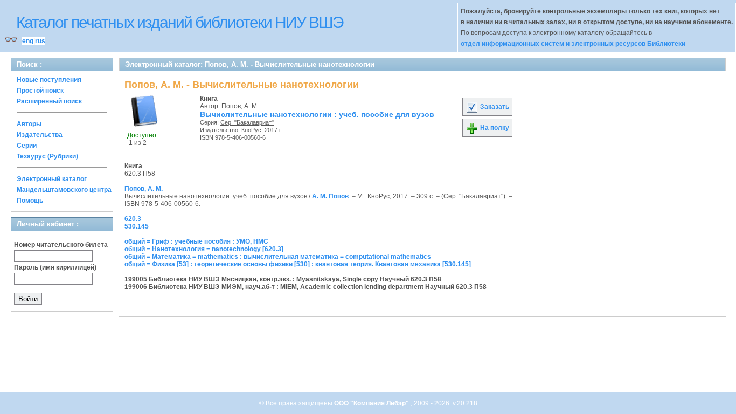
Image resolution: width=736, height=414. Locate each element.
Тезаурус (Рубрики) (47, 156)
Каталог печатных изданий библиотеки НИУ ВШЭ (179, 22)
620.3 (132, 219)
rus (40, 41)
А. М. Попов (330, 196)
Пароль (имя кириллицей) (55, 267)
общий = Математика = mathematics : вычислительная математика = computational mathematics (277, 256)
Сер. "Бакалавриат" (247, 122)
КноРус (251, 130)
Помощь (30, 200)
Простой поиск (40, 90)
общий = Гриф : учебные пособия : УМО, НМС (196, 241)
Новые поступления (49, 80)
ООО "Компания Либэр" (372, 403)
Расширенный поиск (49, 101)
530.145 (136, 226)
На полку (493, 128)
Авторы (29, 124)
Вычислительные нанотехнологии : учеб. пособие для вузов (317, 114)
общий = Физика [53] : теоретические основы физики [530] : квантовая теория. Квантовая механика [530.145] (297, 264)
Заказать (493, 107)
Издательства (40, 135)
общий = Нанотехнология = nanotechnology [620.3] (203, 249)
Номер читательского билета (61, 245)
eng (27, 41)
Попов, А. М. (240, 106)
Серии (27, 145)
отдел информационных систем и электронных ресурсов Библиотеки (573, 43)
